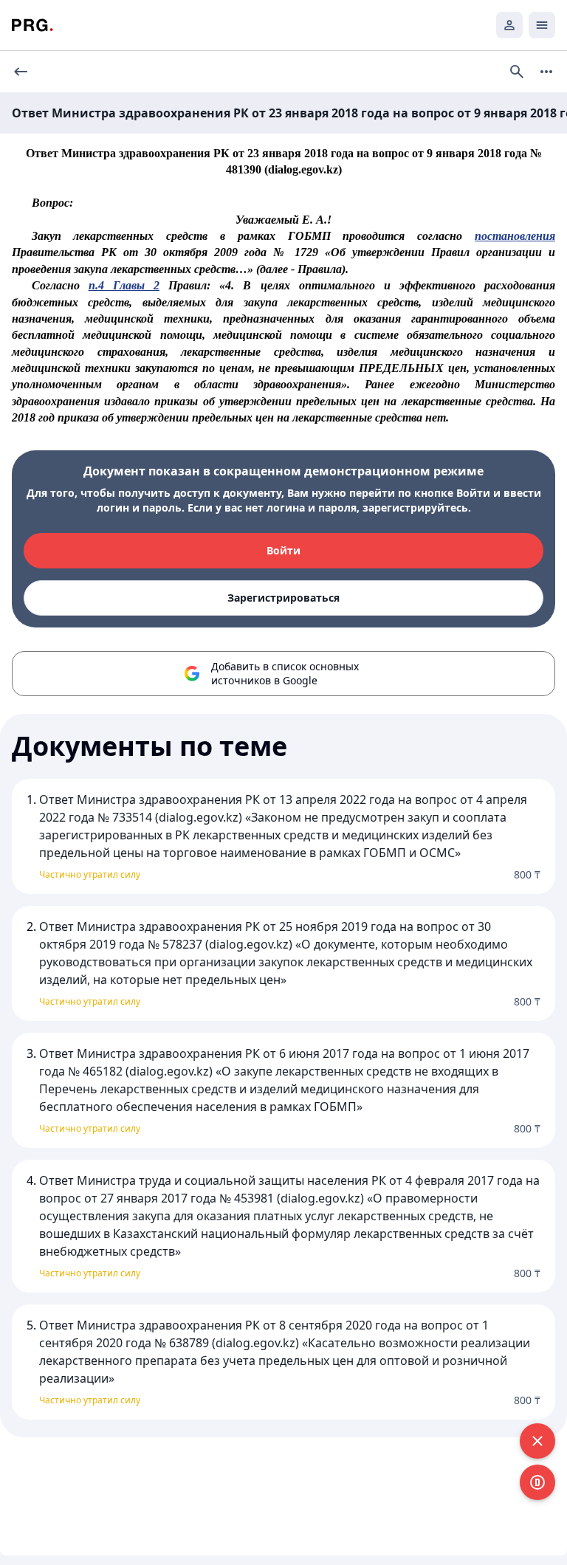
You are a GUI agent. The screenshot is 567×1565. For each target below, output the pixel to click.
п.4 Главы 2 (124, 285)
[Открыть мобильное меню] (542, 25)
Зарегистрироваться (283, 598)
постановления (515, 236)
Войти (283, 550)
